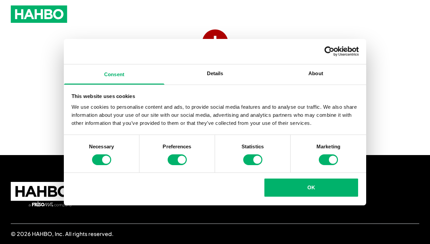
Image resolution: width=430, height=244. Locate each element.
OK (311, 187)
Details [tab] (215, 73)
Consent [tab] (114, 74)
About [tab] (315, 73)
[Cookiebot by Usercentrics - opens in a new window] (329, 51)
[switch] (177, 159)
